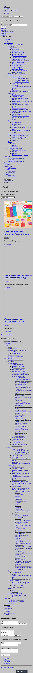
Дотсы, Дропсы (16, 124)
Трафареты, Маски (17, 69)
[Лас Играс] (7, 634)
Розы (17, 504)
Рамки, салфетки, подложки (20, 415)
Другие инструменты (18, 54)
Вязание (7, 610)
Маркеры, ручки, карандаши (17, 73)
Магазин (7, 7)
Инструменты (12, 48)
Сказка (17, 558)
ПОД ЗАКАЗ (16, 49)
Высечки (14, 99)
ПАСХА (18, 519)
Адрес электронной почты (9, 648)
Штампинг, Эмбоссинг (15, 148)
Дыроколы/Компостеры (19, 56)
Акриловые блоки (17, 51)
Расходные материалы (15, 134)
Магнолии (18, 499)
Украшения (11, 93)
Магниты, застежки (18, 587)
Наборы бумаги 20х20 (22, 80)
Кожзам (14, 145)
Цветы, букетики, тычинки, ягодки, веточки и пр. (20, 116)
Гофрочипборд (20, 517)
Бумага (10, 75)
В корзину (7, 244)
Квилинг (7, 163)
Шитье (6, 174)
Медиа (10, 121)
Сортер (14, 351)
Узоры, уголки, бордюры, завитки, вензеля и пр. (23, 561)
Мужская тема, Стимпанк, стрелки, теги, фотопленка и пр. (23, 548)
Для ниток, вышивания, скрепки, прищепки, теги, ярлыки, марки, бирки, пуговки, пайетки (23, 382)
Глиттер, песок (16, 122)
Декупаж (7, 156)
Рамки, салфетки (20, 556)
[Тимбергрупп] (7, 635)
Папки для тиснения (18, 64)
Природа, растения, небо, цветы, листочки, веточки (23, 566)
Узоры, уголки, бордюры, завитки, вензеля (23, 420)
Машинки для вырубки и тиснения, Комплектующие (20, 59)
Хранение (11, 46)
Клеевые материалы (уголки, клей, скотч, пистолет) (21, 136)
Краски (14, 125)
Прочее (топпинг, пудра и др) (21, 130)
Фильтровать (22, 623)
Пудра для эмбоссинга (19, 150)
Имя (2, 643)
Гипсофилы (19, 494)
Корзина (7, 12)
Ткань (10, 142)
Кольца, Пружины (17, 138)
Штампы (14, 153)
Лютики (18, 498)
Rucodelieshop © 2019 (7, 667)
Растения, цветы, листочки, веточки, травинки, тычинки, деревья (21, 429)
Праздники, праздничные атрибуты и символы (23, 521)
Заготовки (15, 85)
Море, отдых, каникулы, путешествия (23, 404)
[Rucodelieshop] (1, 23)
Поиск (20, 16)
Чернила (14, 151)
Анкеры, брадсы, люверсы (20, 98)
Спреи (14, 132)
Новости (7, 663)
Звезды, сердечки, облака (23, 387)
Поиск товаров (5, 25)
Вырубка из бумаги (18, 95)
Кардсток (15, 90)
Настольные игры (13, 355)
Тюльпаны (18, 509)
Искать (3, 26)
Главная (6, 8)
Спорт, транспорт (20, 559)
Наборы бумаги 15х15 (22, 78)
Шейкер (17, 523)
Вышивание (8, 608)
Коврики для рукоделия (19, 57)
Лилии (17, 496)
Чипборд (14, 119)
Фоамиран (15, 147)
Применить (18, 635)
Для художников (9, 172)
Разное (17, 392)
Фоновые (18, 389)
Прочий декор (16, 112)
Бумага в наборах (17, 77)
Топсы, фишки (16, 114)
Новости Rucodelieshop (7, 334)
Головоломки (16, 353)
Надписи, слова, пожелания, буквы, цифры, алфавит (23, 411)
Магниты (15, 140)
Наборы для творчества (15, 44)
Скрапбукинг (8, 43)
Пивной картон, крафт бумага (21, 91)
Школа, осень (19, 436)
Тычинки (18, 507)
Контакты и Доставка (11, 10)
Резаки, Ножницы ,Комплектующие (17, 66)
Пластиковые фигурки (19, 108)
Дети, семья (19, 418)
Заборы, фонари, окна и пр (23, 532)
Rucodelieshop (8, 180)
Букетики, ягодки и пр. (22, 491)
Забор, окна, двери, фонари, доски (21, 433)
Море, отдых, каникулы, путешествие (23, 544)
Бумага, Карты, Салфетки (16, 158)
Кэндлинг (7, 169)
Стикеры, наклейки (18, 96)
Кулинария (18, 538)
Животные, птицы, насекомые (21, 423)
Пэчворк (7, 164)
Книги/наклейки (13, 348)
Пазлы (10, 347)
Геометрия (18, 400)
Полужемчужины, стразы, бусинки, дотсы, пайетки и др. (21, 110)
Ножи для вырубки (18, 62)
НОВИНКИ (8, 39)
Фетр (13, 143)
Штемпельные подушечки (20, 155)
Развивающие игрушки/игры (17, 350)
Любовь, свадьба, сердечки (23, 390)
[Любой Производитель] (7, 631)
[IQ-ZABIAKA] (7, 632)
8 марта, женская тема (22, 515)
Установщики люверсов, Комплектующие (19, 71)
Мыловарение (8, 166)
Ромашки (18, 506)
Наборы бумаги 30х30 (22, 82)
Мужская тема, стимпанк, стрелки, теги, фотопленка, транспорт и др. (23, 396)
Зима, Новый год (20, 377)
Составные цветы (20, 386)
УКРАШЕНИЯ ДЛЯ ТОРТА (13, 342)
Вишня (17, 493)
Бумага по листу (17, 83)
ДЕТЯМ (6, 41)
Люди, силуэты (20, 541)
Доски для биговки (18, 52)
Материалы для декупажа (16, 161)
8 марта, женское (20, 402)
